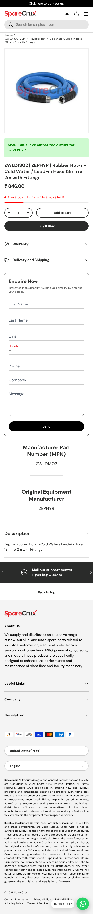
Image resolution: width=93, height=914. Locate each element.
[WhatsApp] (83, 904)
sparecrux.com (29, 803)
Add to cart (62, 213)
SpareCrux (20, 892)
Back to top (46, 592)
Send (47, 426)
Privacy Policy (42, 899)
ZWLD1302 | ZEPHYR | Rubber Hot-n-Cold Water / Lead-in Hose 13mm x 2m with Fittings (43, 40)
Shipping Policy (13, 903)
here (40, 3)
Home (9, 35)
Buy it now (47, 226)
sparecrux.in (54, 803)
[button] (76, 14)
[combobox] (46, 24)
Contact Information (16, 899)
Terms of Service (37, 903)
